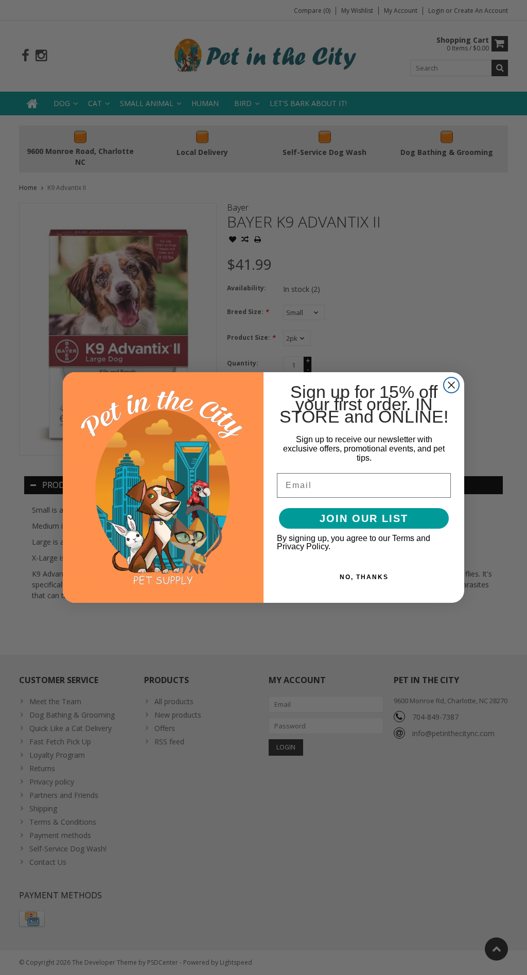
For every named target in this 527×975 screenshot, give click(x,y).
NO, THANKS (364, 577)
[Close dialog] (451, 385)
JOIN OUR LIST (364, 518)
